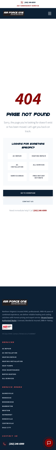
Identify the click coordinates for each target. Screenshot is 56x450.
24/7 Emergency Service (28, 6)
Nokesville (7, 419)
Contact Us (28, 201)
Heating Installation (12, 361)
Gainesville (8, 393)
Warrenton (7, 406)
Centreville (8, 423)
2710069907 (31, 334)
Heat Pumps (7, 366)
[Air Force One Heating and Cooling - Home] (13, 13)
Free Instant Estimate (39, 177)
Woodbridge (8, 402)
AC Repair (17, 156)
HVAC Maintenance (11, 370)
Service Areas (17, 176)
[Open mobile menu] (49, 13)
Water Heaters (9, 374)
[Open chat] (49, 443)
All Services (39, 165)
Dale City (6, 427)
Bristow (6, 410)
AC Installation (17, 166)
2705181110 (22, 334)
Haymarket (7, 415)
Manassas (6, 398)
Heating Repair (39, 156)
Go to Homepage (28, 193)
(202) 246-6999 (40, 210)
